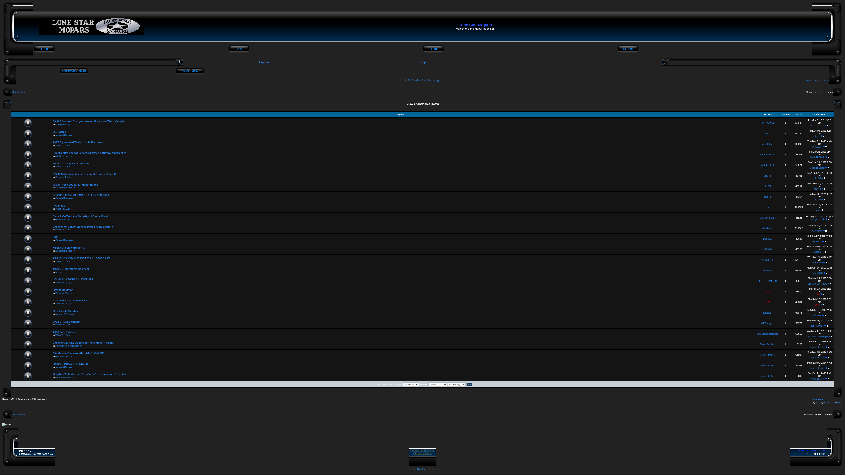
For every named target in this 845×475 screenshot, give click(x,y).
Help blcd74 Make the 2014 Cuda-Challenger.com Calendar (89, 374)
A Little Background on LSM (70, 300)
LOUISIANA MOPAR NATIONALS (73, 279)
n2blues (767, 312)
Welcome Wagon (64, 282)
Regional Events (63, 177)
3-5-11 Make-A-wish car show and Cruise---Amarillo (85, 174)
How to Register (63, 290)
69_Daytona (767, 123)
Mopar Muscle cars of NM (69, 247)
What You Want (63, 209)
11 (829, 402)
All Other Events (63, 156)
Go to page (817, 399)
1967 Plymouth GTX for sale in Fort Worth (78, 142)
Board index (18, 92)
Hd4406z (767, 249)
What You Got (62, 145)
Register (263, 62)
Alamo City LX (62, 219)
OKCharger (767, 323)
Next (838, 402)
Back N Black (767, 154)
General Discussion (65, 135)
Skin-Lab (421, 469)
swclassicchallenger (767, 333)
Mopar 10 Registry (64, 314)
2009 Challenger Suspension (71, 163)
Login (423, 62)
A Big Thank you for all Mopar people (76, 184)
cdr (767, 207)
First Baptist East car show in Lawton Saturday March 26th (89, 153)
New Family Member (65, 311)
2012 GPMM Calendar (66, 321)
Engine (59, 272)
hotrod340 (767, 260)
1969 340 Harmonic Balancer (71, 268)
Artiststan (767, 144)
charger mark (767, 217)
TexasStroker (767, 344)
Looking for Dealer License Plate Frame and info (83, 226)
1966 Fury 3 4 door (64, 332)
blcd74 (767, 175)
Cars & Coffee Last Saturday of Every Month (80, 216)
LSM (767, 291)
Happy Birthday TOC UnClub (70, 363)
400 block (59, 205)
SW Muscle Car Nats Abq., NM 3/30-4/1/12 (79, 353)
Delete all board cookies (817, 80)
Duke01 (767, 239)
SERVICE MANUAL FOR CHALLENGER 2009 (81, 195)
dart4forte (767, 228)
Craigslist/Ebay (62, 124)
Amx (767, 133)
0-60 (55, 237)
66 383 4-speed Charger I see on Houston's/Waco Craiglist (89, 121)
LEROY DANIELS (767, 281)
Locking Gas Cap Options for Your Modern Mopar (83, 342)
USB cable (59, 131)
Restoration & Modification (68, 346)
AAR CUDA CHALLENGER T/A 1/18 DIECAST (81, 258)
